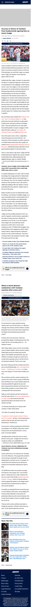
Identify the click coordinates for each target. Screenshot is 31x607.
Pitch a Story (4, 583)
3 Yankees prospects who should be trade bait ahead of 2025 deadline (15, 261)
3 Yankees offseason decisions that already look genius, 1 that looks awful (15, 253)
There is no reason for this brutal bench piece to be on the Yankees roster (14, 244)
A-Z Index (4, 591)
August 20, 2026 (25, 443)
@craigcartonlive (6, 436)
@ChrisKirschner (8, 157)
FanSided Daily (19, 581)
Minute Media (8, 598)
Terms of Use (5, 586)
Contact (3, 578)
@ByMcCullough (6, 159)
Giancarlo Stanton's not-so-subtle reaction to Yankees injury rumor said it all (16, 257)
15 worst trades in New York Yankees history (15, 241)
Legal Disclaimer (6, 589)
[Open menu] (2, 2)
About (3, 575)
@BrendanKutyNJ (18, 157)
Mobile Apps (4, 581)
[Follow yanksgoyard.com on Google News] (27, 269)
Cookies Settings (6, 594)
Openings (17, 575)
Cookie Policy (18, 586)
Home (2, 274)
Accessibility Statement (21, 589)
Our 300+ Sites (19, 578)
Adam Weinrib (7, 38)
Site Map (17, 591)
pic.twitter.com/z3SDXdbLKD (14, 441)
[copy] (10, 41)
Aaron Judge (8, 274)
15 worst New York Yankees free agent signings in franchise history (14, 249)
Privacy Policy (19, 583)
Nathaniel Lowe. (22, 132)
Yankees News (9, 565)
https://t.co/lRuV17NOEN (19, 159)
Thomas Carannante (8, 295)
